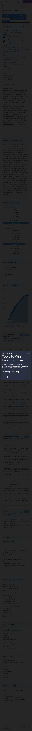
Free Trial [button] (5, 377)
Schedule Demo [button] (12, 377)
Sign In (28, 353)
